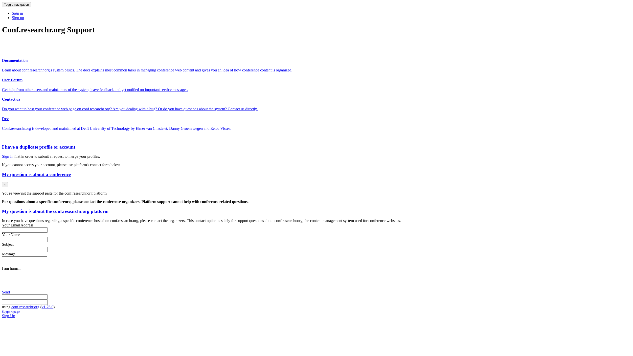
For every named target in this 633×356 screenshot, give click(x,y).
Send (6, 292)
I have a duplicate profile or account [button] (38, 147)
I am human (11, 268)
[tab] (316, 147)
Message (9, 254)
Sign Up (8, 316)
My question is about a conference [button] (36, 174)
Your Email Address (17, 225)
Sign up (18, 18)
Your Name (11, 235)
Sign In (7, 156)
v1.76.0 (47, 307)
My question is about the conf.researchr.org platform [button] (55, 211)
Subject (8, 244)
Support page (11, 311)
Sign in (17, 13)
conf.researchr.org (25, 307)
